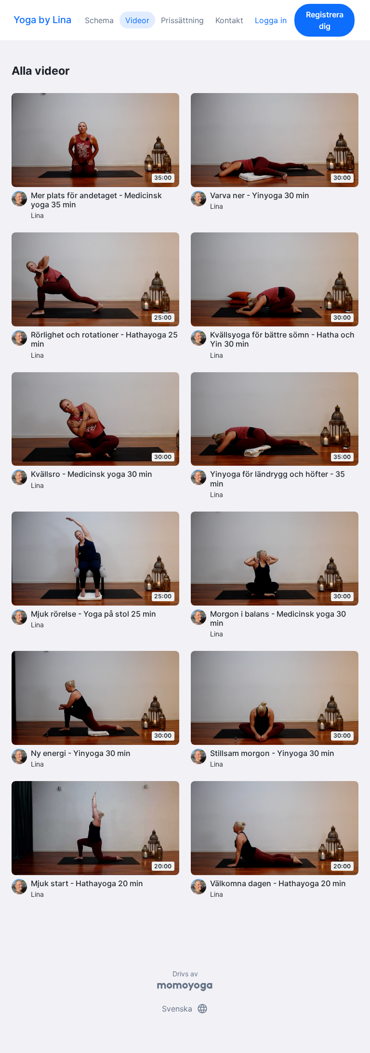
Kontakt (229, 20)
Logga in (271, 20)
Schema (99, 20)
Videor (137, 20)
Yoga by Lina (42, 20)
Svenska (185, 1008)
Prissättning (182, 20)
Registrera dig (325, 20)
